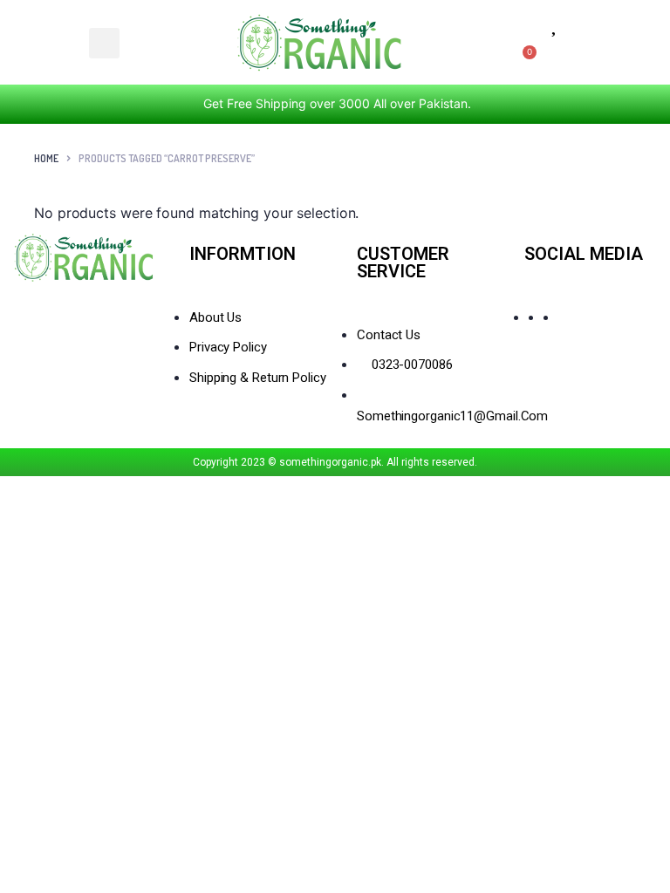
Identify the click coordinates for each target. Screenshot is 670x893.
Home (46, 158)
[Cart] (525, 58)
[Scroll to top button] (642, 823)
